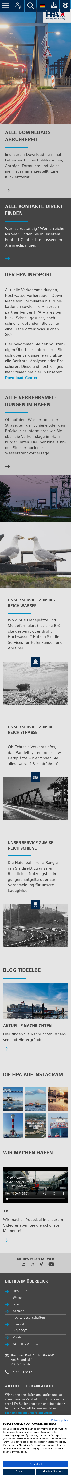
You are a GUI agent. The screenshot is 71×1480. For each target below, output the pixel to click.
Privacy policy (59, 1420)
